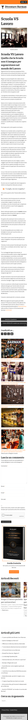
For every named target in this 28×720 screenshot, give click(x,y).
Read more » (5, 610)
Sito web (3, 499)
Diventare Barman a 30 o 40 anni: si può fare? (14, 659)
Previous (4, 292)
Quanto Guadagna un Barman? (10, 640)
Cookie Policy (13, 710)
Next (23, 292)
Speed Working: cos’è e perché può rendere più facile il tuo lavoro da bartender (13, 383)
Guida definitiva (22, 306)
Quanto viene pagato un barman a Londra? (12, 428)
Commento (4, 466)
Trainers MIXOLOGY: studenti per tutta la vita (14, 324)
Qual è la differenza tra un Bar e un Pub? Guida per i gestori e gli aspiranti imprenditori (13, 450)
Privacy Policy (5, 710)
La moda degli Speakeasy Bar (9, 656)
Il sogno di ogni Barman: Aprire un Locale (13, 681)
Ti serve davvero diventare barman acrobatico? (14, 647)
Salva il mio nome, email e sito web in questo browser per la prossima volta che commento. (13, 508)
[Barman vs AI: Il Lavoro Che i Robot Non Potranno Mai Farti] (14, 348)
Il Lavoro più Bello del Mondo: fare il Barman (14, 637)
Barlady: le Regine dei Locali (9, 663)
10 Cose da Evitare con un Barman (11, 650)
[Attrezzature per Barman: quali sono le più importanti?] (14, 395)
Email (3, 492)
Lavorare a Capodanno (10, 319)
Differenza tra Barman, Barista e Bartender (13, 643)
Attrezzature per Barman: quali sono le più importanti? (12, 406)
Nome (3, 486)
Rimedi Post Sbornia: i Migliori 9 (10, 653)
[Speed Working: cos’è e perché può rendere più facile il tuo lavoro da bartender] (14, 372)
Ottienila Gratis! (14, 572)
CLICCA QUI (9, 310)
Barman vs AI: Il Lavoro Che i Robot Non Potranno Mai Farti (11, 360)
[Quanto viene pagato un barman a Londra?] (14, 418)
